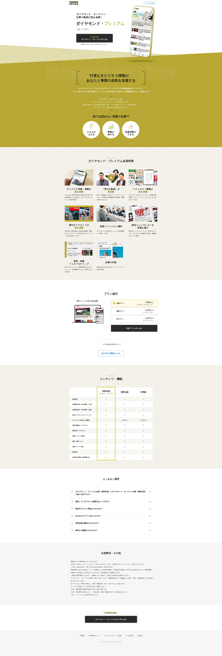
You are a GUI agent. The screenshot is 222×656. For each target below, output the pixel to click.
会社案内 (139, 635)
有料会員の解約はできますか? (87, 523)
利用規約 (91, 586)
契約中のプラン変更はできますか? (89, 509)
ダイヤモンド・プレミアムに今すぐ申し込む (111, 619)
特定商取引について (94, 635)
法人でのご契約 (150, 3)
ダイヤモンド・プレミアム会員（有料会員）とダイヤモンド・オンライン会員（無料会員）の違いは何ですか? (111, 493)
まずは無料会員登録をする (111, 344)
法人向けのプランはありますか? (88, 516)
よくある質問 (129, 635)
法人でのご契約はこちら (111, 353)
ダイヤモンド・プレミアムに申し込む (94, 38)
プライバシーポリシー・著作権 (112, 635)
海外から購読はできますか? (86, 530)
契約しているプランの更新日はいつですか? (92, 501)
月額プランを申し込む (134, 328)
